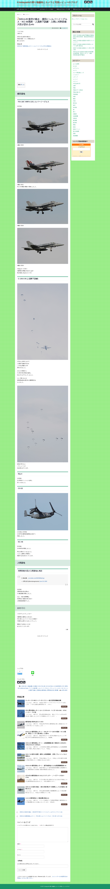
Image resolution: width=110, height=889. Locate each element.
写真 (74, 87)
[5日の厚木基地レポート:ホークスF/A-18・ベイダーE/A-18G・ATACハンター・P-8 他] (21, 713)
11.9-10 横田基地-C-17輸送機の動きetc (37, 798)
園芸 (74, 98)
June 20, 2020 (43, 581)
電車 (74, 133)
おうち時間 (76, 64)
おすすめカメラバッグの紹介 (46, 9)
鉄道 (74, 127)
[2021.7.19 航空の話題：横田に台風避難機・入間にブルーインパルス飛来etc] (21, 757)
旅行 (74, 105)
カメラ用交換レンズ (78, 72)
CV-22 (39, 686)
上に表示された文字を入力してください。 (28, 863)
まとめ (75, 66)
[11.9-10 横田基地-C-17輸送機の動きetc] (21, 801)
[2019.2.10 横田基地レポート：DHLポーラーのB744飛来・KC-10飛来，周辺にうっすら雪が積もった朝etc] (21, 734)
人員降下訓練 (31, 690)
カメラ (75, 70)
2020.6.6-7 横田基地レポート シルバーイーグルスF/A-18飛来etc (34, 46)
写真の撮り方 (76, 92)
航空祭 (75, 122)
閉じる (22, 84)
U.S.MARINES (58, 686)
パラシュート (52, 688)
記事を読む (64, 706)
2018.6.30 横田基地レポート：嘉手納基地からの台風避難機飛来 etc (45, 765)
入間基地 (38, 690)
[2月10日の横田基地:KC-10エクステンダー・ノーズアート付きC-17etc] (21, 778)
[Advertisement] (42, 66)
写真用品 (75, 94)
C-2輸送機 (29, 686)
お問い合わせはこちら (22, 9)
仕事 (74, 85)
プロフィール (33, 9)
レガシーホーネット (62, 688)
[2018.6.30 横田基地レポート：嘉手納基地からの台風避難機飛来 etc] (21, 768)
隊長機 (56, 690)
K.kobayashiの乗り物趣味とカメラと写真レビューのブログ (47, 2)
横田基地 (43, 690)
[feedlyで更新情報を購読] (88, 2)
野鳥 (74, 124)
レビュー (75, 81)
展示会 (75, 103)
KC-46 (48, 686)
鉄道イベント (76, 129)
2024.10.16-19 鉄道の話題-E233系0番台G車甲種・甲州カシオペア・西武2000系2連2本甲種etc (83, 53)
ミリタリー (64, 28)
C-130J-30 (23, 686)
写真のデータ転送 (78, 90)
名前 (19, 844)
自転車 (75, 118)
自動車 (75, 114)
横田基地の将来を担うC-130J (34, 721)
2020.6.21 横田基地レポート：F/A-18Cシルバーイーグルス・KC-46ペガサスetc (41, 816)
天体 (74, 101)
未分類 (75, 107)
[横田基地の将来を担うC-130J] (21, 725)
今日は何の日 (76, 83)
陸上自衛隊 (76, 131)
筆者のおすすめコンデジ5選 (63, 9)
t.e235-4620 (64, 690)
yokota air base (24, 688)
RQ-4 (51, 686)
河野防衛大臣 (50, 690)
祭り (74, 111)
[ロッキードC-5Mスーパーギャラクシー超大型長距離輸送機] (21, 703)
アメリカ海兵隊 (33, 688)
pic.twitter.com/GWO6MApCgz (36, 578)
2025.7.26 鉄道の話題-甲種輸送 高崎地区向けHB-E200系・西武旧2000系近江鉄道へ (83, 37)
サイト (19, 855)
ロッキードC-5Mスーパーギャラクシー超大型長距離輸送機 (43, 700)
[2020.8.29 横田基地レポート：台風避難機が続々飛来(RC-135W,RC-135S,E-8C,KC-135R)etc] (21, 746)
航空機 (75, 120)
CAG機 (35, 686)
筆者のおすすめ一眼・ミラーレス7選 (81, 9)
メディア (75, 77)
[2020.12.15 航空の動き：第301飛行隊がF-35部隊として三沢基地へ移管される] (21, 790)
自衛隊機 (75, 116)
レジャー (75, 79)
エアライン (76, 68)
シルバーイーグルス (43, 688)
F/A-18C (43, 686)
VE (63, 686)
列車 (74, 96)
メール (19, 849)
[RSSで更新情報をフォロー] (91, 2)
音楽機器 (75, 135)
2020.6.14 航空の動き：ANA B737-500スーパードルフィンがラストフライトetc (41, 812)
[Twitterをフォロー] (85, 2)
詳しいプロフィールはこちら (79, 19)
